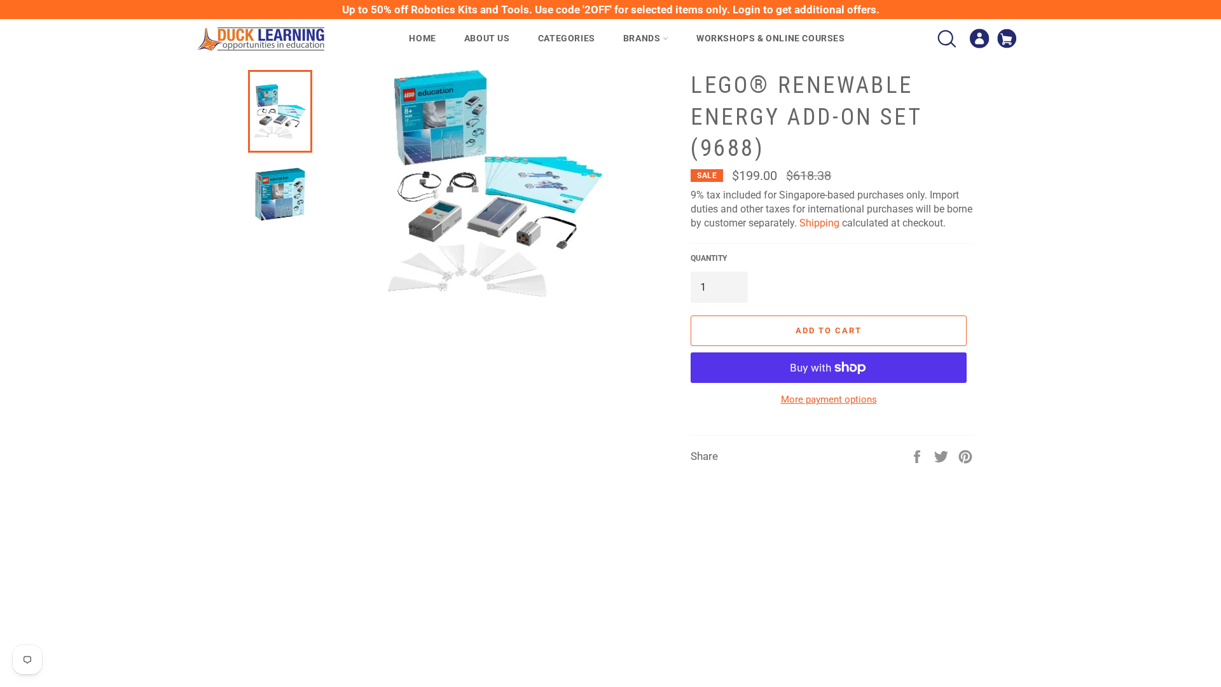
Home (422, 38)
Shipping (819, 223)
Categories (566, 38)
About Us (487, 38)
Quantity (709, 258)
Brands (643, 38)
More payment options (829, 399)
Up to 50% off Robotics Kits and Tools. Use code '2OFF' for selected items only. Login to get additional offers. (611, 9)
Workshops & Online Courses (770, 38)
